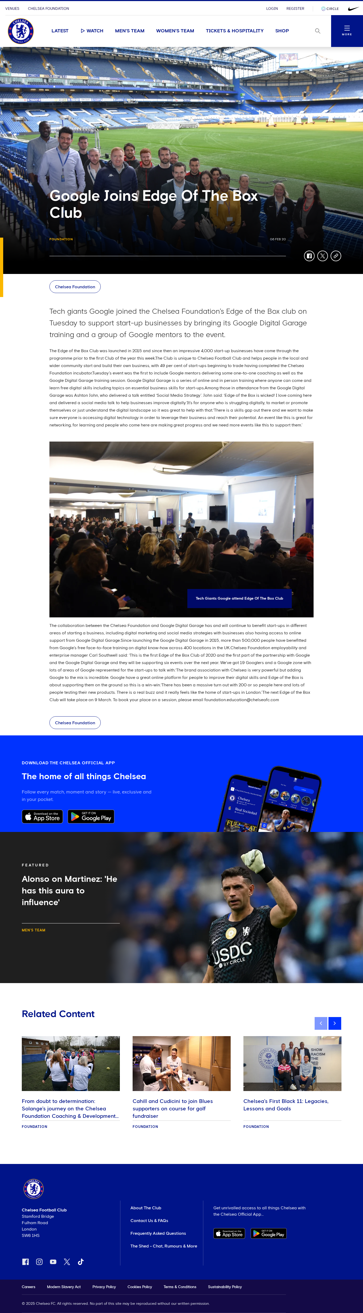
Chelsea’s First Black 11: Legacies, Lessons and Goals (285, 1105)
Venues (12, 9)
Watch (95, 31)
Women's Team (175, 31)
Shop (282, 31)
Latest (60, 31)
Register (295, 9)
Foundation (61, 239)
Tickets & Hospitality (235, 31)
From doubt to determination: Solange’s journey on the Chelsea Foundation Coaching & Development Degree (69, 1112)
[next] (334, 1023)
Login (272, 9)
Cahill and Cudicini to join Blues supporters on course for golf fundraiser (173, 1109)
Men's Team (130, 31)
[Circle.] (332, 9)
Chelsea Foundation (48, 9)
